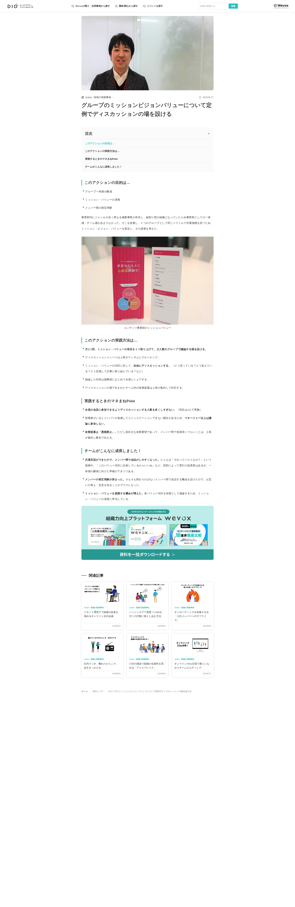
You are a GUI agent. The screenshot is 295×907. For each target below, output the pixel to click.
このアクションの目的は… (100, 143)
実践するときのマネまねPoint (101, 159)
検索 (233, 6)
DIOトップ (98, 691)
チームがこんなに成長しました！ (103, 166)
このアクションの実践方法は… (102, 151)
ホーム (84, 691)
